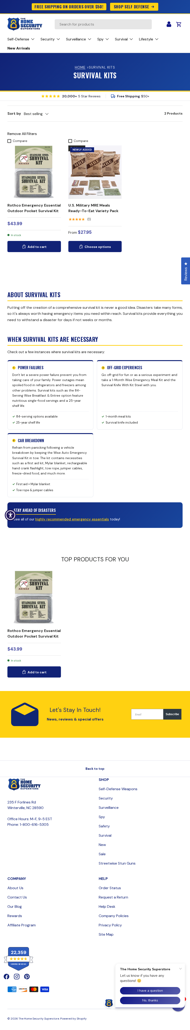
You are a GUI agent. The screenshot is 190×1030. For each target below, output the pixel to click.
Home (80, 67)
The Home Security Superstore (39, 1018)
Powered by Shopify (73, 1018)
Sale (102, 854)
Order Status (110, 887)
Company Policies (114, 915)
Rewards (14, 915)
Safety (104, 826)
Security (106, 798)
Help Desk (107, 906)
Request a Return (113, 897)
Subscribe (172, 714)
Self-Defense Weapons (118, 788)
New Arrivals (18, 48)
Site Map (106, 934)
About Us (15, 887)
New (102, 844)
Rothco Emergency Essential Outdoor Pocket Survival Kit (34, 208)
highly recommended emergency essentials (72, 519)
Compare (20, 141)
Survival (105, 835)
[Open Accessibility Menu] (10, 515)
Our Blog (14, 906)
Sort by (14, 113)
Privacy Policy (110, 925)
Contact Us (17, 897)
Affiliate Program (21, 925)
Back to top (95, 769)
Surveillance (109, 807)
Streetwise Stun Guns (117, 863)
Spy (102, 816)
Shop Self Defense (131, 6)
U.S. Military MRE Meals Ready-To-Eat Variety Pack (93, 208)
